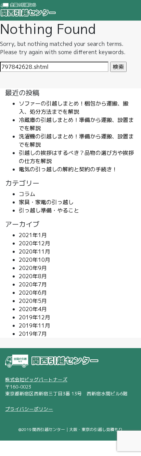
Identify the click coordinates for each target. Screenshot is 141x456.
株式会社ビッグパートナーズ (36, 379)
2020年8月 (33, 276)
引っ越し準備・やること (49, 210)
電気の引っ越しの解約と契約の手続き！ (68, 169)
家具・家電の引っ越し (46, 202)
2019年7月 (33, 333)
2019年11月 (34, 325)
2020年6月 (33, 292)
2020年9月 (33, 268)
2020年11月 (34, 251)
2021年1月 (33, 235)
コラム (27, 194)
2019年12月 (34, 317)
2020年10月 (34, 259)
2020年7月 (33, 284)
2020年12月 (34, 243)
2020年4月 (33, 309)
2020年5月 (33, 301)
